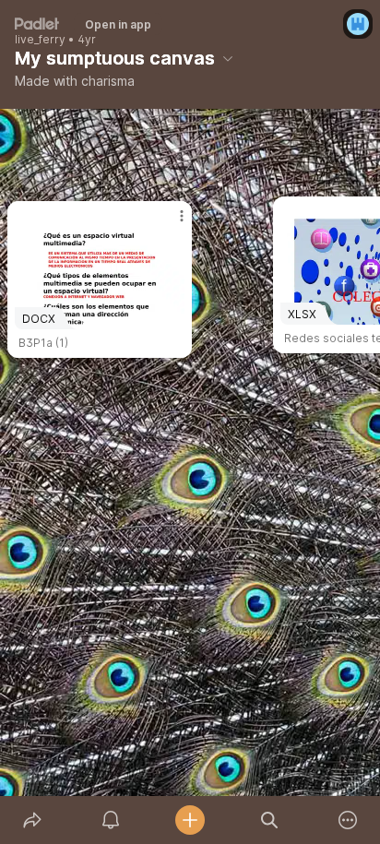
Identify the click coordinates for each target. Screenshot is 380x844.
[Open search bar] (269, 820)
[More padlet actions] (347, 820)
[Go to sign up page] (358, 24)
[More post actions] (170, 223)
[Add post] (190, 820)
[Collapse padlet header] (227, 58)
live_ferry (40, 39)
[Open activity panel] (111, 820)
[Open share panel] (32, 820)
